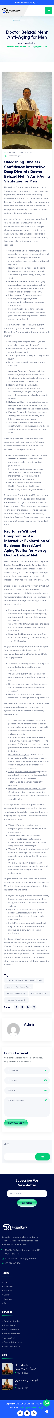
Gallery (7, 1294)
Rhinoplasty (9, 1325)
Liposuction (9, 1337)
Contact (8, 1299)
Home (19, 43)
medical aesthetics (39, 993)
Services (8, 1290)
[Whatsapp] (46, 1403)
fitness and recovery (16, 993)
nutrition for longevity (16, 1000)
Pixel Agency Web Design (32, 1407)
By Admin (11, 152)
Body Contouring (12, 1333)
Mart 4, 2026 (26, 152)
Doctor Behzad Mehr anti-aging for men (24, 980)
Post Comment (16, 1123)
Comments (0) (14, 156)
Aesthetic (30, 43)
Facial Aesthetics (12, 1321)
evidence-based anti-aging (19, 987)
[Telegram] (46, 1411)
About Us (8, 1286)
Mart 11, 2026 (22, 1373)
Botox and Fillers (11, 1329)
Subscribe (27, 1203)
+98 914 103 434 (13, 1263)
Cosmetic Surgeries (13, 1342)
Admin (29, 1024)
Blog (6, 1303)
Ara (7, 1144)
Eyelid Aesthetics (12, 1346)
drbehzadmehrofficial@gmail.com (20, 1258)
